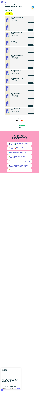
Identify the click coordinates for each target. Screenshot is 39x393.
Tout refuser (4, 388)
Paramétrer (11, 388)
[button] (2, 390)
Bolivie (12, 4)
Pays (8, 4)
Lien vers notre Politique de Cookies (7, 382)
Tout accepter (17, 388)
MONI (5, 4)
